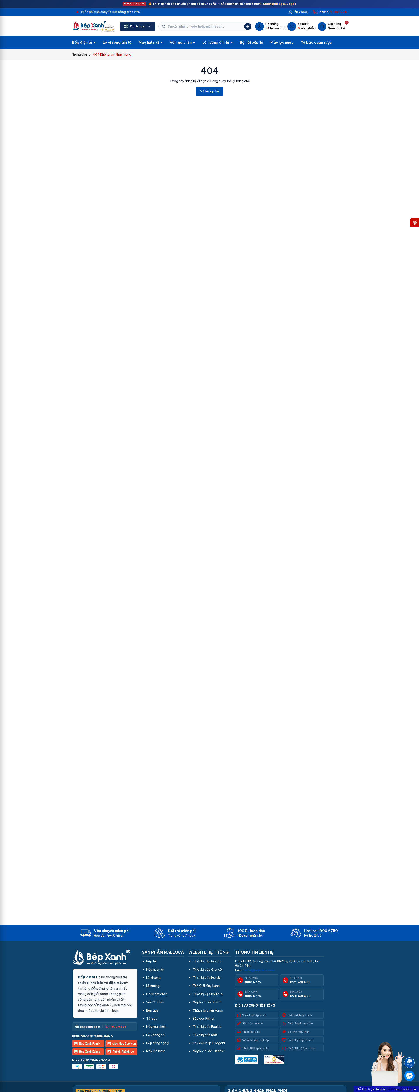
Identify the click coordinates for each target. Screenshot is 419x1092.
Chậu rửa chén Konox (208, 1010)
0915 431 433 (299, 982)
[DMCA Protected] (274, 1059)
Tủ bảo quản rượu (316, 42)
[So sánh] (301, 26)
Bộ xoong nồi (155, 1035)
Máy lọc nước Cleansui (209, 1051)
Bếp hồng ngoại (157, 1043)
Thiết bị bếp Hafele (207, 978)
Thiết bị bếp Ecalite (207, 1027)
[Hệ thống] (270, 26)
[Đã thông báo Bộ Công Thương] (246, 1059)
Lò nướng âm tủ (216, 42)
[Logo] (105, 957)
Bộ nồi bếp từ (251, 42)
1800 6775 (253, 982)
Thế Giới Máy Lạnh (206, 986)
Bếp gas (152, 1010)
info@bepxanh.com (260, 970)
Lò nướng (153, 986)
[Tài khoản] (298, 12)
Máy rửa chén (156, 1027)
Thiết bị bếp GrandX (207, 970)
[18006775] (330, 12)
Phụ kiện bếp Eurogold (209, 1043)
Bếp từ (151, 961)
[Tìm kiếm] (247, 26)
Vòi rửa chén (181, 42)
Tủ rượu (151, 1019)
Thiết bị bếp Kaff (205, 1035)
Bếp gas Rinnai (203, 1019)
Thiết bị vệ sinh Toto (208, 994)
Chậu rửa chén (156, 994)
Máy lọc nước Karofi (207, 1002)
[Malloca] (93, 26)
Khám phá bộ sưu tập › (279, 3)
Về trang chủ (209, 91)
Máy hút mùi (149, 42)
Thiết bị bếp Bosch (206, 961)
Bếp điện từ (82, 42)
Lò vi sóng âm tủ (117, 42)
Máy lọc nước (282, 42)
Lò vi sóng (153, 978)
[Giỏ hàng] (332, 26)
